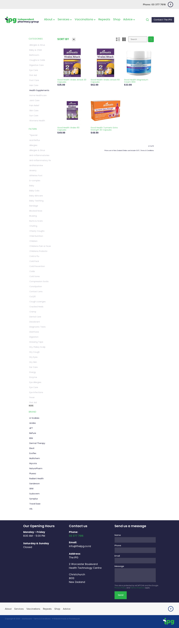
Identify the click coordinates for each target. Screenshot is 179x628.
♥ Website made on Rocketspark (66, 618)
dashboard (27, 618)
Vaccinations (84, 19)
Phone (118, 546)
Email (117, 556)
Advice (128, 19)
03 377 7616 (76, 536)
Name (118, 535)
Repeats (104, 19)
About (48, 19)
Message (119, 566)
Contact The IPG (163, 20)
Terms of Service (137, 588)
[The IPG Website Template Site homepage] (22, 20)
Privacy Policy (120, 588)
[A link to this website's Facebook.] (170, 4)
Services (64, 19)
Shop (116, 19)
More (31, 405)
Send (120, 595)
